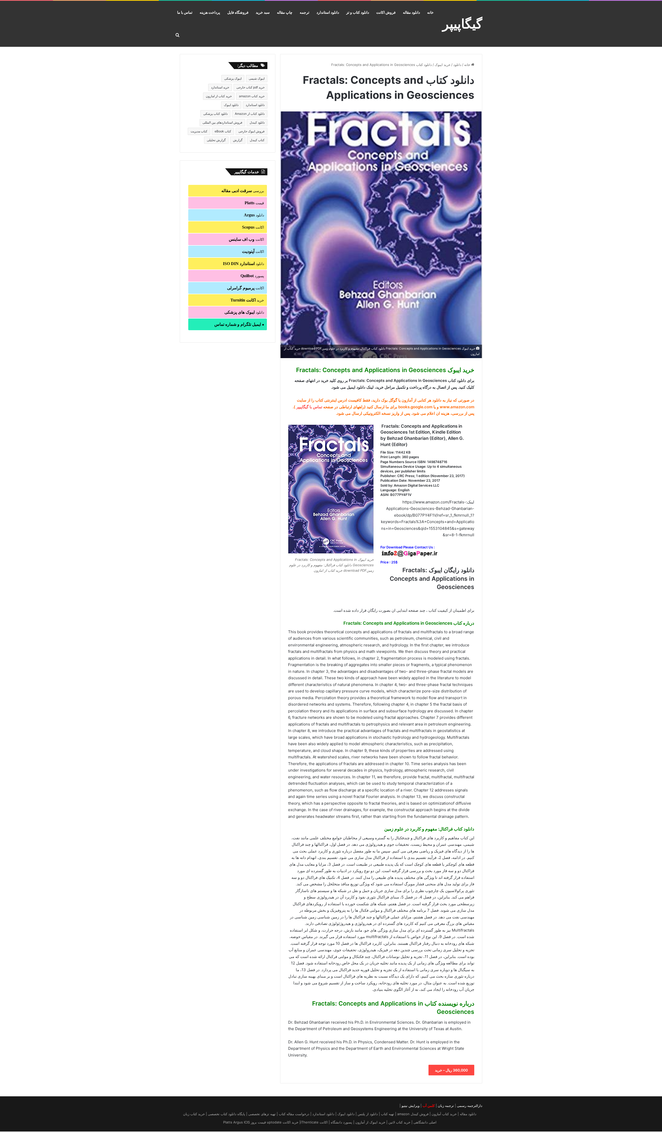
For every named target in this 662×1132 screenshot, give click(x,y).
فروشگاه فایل (238, 12)
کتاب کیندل (257, 140)
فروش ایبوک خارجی (251, 131)
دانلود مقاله (411, 12)
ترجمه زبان (446, 1106)
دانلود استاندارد (328, 12)
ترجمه (304, 12)
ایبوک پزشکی (233, 78)
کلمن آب (429, 1106)
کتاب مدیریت (199, 131)
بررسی (242, 190)
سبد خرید (263, 12)
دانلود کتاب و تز (357, 12)
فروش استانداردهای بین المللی (222, 122)
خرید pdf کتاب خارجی (250, 87)
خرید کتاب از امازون (219, 96)
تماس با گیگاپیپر (309, 406)
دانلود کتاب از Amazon (250, 114)
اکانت (253, 227)
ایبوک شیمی (257, 78)
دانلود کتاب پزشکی (215, 114)
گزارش (238, 140)
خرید (247, 300)
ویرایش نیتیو (410, 1106)
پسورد (252, 276)
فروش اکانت (386, 12)
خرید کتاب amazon (252, 96)
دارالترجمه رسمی (469, 1106)
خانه (430, 12)
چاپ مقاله (284, 12)
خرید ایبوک (442, 65)
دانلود (457, 65)
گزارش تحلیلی (216, 140)
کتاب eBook (223, 131)
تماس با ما (184, 12)
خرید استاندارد (220, 87)
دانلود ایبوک (231, 105)
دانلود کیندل (257, 122)
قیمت (254, 203)
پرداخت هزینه (210, 12)
